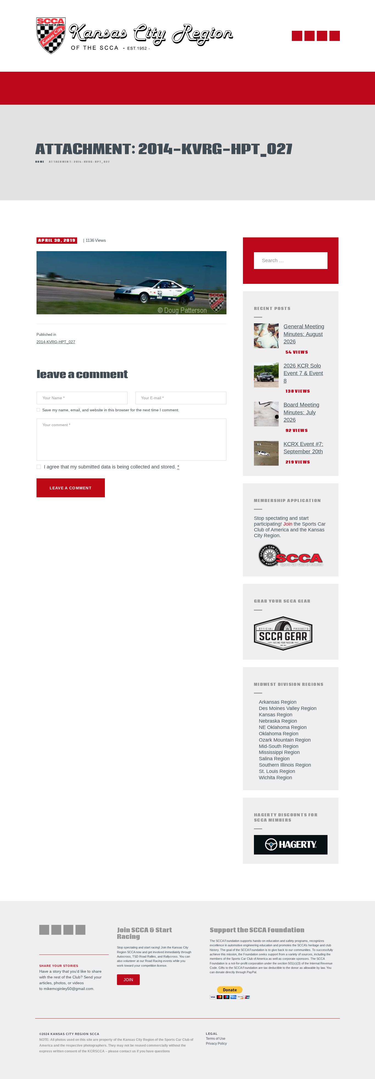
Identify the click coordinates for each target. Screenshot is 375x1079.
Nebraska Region (278, 721)
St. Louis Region (277, 771)
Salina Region (274, 758)
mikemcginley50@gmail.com (68, 988)
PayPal (251, 972)
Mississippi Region (279, 752)
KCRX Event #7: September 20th (303, 448)
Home (39, 162)
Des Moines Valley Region (288, 708)
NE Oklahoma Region (283, 727)
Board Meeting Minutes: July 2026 (301, 412)
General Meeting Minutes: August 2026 (304, 334)
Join (287, 524)
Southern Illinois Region (285, 765)
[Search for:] (291, 260)
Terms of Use (215, 1039)
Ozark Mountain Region (285, 740)
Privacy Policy (216, 1043)
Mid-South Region (278, 746)
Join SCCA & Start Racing (144, 934)
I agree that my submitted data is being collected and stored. (111, 467)
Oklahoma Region (278, 733)
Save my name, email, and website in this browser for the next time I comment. (110, 410)
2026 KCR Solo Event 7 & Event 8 (303, 373)
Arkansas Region (277, 702)
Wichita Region (275, 777)
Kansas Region (275, 714)
